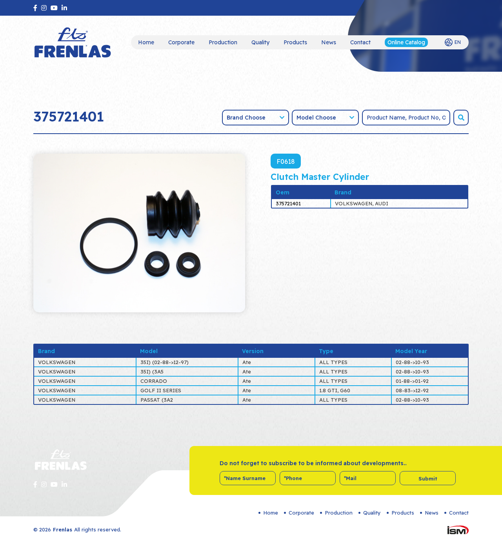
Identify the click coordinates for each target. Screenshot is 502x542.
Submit (427, 478)
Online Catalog (406, 42)
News (328, 42)
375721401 (288, 203)
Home (146, 42)
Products (295, 42)
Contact (360, 42)
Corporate (181, 42)
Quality (260, 42)
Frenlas (62, 529)
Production (223, 42)
